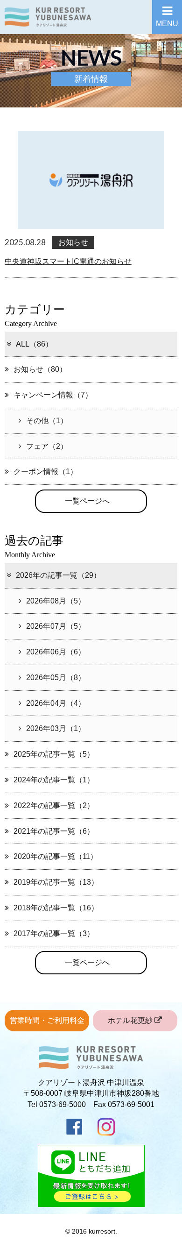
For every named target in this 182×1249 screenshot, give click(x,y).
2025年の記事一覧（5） (54, 754)
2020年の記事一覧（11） (56, 856)
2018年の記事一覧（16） (56, 908)
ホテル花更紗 (131, 1020)
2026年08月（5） (55, 601)
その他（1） (47, 421)
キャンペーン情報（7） (53, 395)
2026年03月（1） (55, 728)
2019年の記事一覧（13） (56, 882)
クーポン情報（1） (45, 471)
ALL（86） (34, 344)
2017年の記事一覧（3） (54, 933)
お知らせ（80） (40, 369)
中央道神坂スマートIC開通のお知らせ (68, 261)
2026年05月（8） (55, 677)
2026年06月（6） (55, 652)
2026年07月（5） (55, 626)
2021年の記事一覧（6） (54, 831)
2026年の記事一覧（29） (58, 575)
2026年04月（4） (55, 703)
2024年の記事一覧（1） (54, 780)
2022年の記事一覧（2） (54, 805)
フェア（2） (47, 446)
